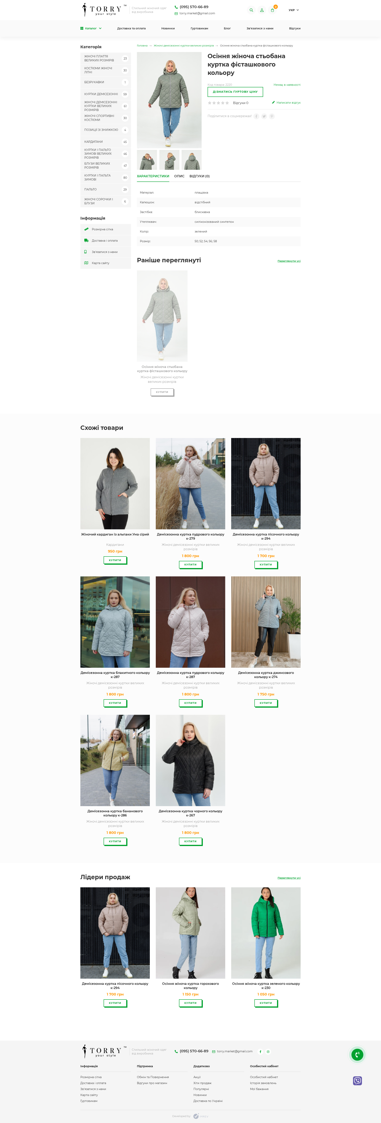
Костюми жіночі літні (105, 70)
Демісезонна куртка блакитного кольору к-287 (115, 675)
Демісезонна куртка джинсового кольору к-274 (266, 675)
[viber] (357, 1080)
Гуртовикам (199, 28)
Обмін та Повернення (153, 1077)
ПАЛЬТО (105, 189)
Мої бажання (259, 1089)
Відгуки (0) (200, 176)
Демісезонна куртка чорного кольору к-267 (190, 813)
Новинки (168, 28)
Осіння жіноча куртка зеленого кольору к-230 (266, 986)
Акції (197, 1077)
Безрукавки (105, 82)
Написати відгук (288, 102)
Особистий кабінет (264, 1077)
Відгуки (295, 28)
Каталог (90, 28)
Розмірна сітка (102, 229)
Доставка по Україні (208, 1101)
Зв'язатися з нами (260, 28)
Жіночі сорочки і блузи (105, 201)
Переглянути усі (289, 260)
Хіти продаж (202, 1083)
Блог (227, 28)
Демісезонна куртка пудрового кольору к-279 (190, 536)
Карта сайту (100, 263)
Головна (142, 45)
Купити (162, 392)
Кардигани (105, 142)
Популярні (201, 1089)
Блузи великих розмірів (105, 165)
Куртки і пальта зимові (105, 177)
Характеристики (153, 176)
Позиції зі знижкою (105, 130)
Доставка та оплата (131, 28)
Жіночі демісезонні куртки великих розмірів (105, 106)
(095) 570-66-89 (193, 7)
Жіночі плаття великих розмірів (105, 58)
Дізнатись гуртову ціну (235, 92)
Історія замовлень (263, 1083)
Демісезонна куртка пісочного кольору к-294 (266, 536)
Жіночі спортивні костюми (105, 118)
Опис (179, 176)
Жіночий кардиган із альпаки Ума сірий (115, 534)
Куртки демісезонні (105, 94)
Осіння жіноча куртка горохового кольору (190, 986)
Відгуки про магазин (152, 1083)
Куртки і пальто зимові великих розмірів (105, 153)
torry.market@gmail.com (197, 13)
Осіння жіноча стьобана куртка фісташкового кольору (162, 369)
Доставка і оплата (104, 240)
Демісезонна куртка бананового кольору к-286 (115, 813)
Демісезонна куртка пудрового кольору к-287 (190, 675)
